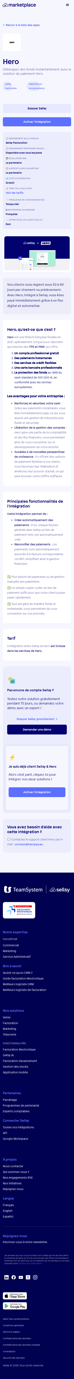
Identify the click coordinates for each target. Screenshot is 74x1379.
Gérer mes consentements (16, 1319)
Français (8, 1205)
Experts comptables (16, 1111)
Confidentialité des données (17, 1338)
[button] (67, 5)
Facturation (10, 1023)
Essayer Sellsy (37, 108)
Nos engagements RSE (18, 1178)
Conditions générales (13, 1325)
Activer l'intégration (37, 122)
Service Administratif (17, 957)
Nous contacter (13, 1166)
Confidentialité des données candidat (21, 1344)
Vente (6, 1017)
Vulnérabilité (9, 1351)
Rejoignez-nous (13, 1189)
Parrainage (10, 1100)
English (7, 1211)
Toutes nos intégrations (18, 1127)
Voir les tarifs (14, 193)
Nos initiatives (12, 1183)
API (5, 1133)
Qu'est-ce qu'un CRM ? (18, 973)
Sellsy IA (8, 1055)
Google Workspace (15, 1139)
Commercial (11, 945)
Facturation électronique (19, 1049)
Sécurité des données (14, 1358)
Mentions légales (11, 1331)
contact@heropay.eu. (29, 844)
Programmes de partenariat (21, 1105)
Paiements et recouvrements (34, 86)
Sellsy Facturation (8, 86)
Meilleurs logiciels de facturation (24, 990)
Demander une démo (37, 729)
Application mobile (15, 1072)
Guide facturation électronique (23, 978)
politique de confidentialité (29, 1263)
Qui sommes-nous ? (16, 1172)
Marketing (9, 951)
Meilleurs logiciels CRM (18, 984)
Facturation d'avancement (20, 1061)
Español (8, 1216)
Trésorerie (9, 1034)
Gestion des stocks (15, 1067)
